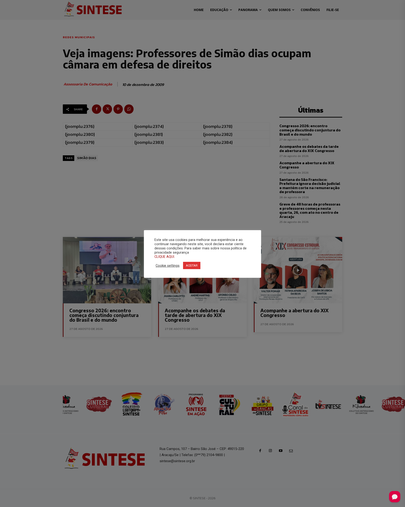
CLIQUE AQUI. (164, 257)
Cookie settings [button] (168, 265)
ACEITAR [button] (192, 265)
